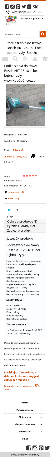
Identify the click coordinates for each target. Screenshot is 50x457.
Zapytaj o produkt (19, 230)
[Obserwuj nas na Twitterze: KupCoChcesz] (24, 7)
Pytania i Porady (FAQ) (17, 157)
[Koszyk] (45, 58)
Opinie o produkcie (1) (22, 221)
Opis (10, 217)
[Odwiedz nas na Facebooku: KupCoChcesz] (7, 7)
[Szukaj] (43, 34)
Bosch (19, 180)
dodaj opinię (13, 198)
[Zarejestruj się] (35, 59)
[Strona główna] (11, 20)
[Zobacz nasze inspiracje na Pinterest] (18, 7)
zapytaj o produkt (16, 192)
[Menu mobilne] (5, 59)
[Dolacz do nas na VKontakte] (35, 7)
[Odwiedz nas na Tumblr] (29, 7)
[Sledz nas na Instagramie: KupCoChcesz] (12, 7)
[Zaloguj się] (25, 58)
